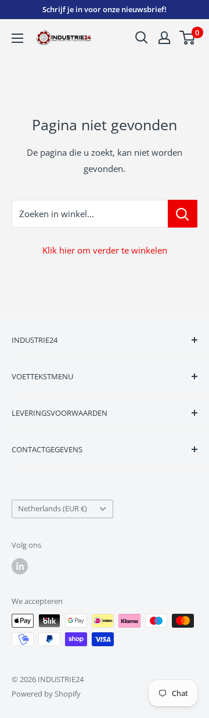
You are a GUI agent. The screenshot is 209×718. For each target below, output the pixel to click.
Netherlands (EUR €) (52, 508)
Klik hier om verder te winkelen (104, 250)
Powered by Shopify (46, 693)
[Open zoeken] (141, 37)
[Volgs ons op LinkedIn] (20, 566)
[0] (188, 38)
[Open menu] (17, 38)
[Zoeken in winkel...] (182, 214)
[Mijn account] (164, 37)
